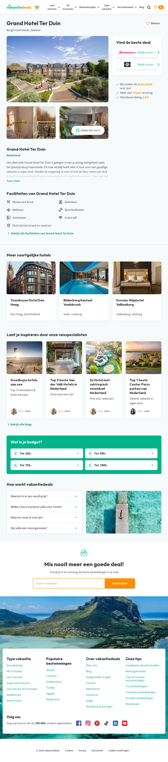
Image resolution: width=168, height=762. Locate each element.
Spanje (50, 670)
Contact (91, 683)
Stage (89, 700)
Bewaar (155, 23)
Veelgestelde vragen (98, 677)
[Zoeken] (149, 7)
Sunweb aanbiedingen (139, 698)
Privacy (82, 750)
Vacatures (92, 694)
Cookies (69, 750)
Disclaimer (97, 750)
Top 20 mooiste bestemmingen (135, 678)
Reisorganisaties (136, 671)
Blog (88, 671)
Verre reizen (14, 700)
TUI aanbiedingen (136, 686)
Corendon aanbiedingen (141, 692)
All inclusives (14, 671)
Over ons (91, 665)
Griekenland (53, 681)
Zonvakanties (15, 665)
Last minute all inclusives (22, 689)
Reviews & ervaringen (99, 706)
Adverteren (93, 689)
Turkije (50, 687)
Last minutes (14, 677)
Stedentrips (14, 694)
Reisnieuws (132, 704)
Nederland (13, 155)
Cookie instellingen (118, 750)
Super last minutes (18, 683)
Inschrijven (120, 583)
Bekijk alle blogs (21, 424)
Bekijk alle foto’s (90, 130)
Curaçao (51, 675)
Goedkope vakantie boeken (142, 665)
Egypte (50, 693)
